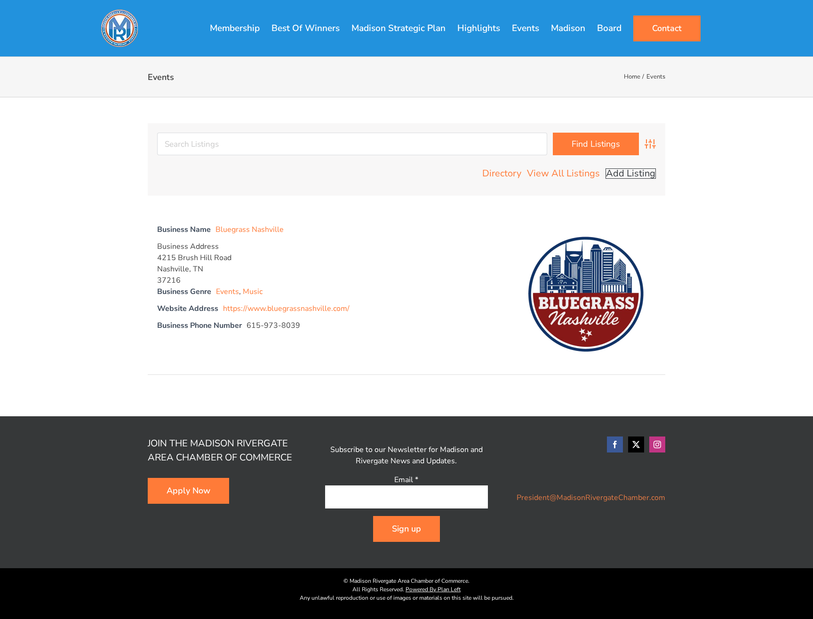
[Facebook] (615, 444)
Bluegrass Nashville (249, 229)
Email (406, 480)
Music (253, 291)
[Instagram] (657, 444)
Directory (501, 173)
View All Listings (563, 173)
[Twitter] (636, 444)
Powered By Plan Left (433, 589)
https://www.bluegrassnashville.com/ (286, 308)
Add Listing (630, 173)
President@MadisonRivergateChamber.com (591, 497)
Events (227, 291)
